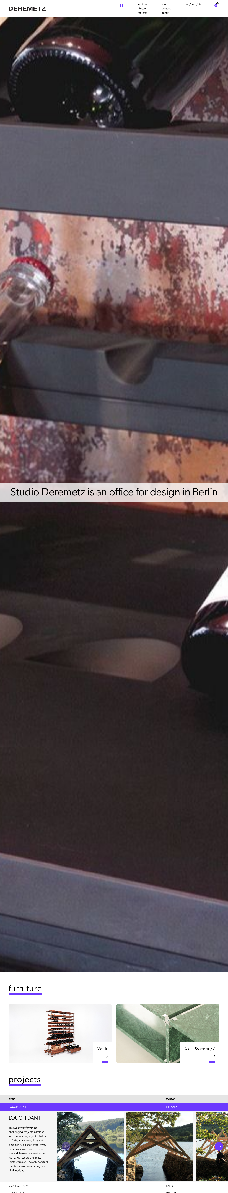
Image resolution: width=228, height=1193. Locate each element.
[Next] (219, 1146)
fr (200, 4)
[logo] (27, 9)
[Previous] (66, 1146)
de (186, 4)
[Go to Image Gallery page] (121, 5)
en (193, 4)
